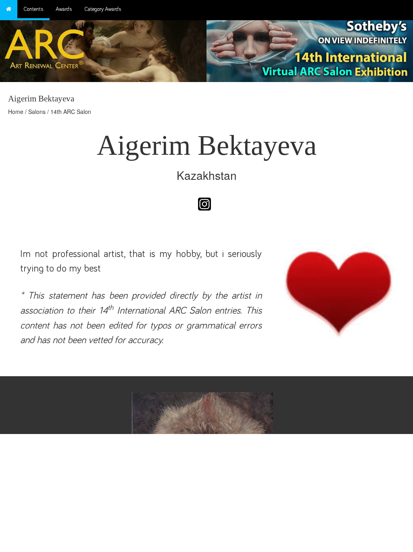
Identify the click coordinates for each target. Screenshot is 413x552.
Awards (64, 9)
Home (15, 111)
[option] (309, 49)
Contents (33, 9)
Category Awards (102, 9)
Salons (37, 111)
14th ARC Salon (70, 111)
